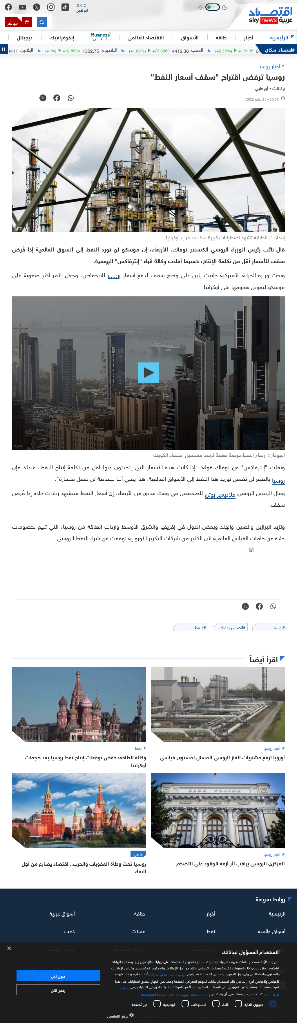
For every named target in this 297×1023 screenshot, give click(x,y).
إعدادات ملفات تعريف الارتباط (189, 994)
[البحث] (42, 22)
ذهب (69, 930)
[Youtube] (22, 7)
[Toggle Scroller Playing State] (4, 49)
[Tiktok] (65, 7)
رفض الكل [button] (58, 990)
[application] (148, 373)
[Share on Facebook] (57, 98)
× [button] (9, 949)
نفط (211, 930)
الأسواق (190, 36)
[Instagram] (51, 7)
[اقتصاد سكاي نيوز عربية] (262, 16)
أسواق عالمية (271, 930)
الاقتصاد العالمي (146, 36)
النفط (114, 276)
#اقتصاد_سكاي (280, 49)
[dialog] (148, 982)
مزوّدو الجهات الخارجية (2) (168, 974)
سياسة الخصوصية (153, 994)
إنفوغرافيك (62, 36)
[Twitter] (37, 7)
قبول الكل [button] (58, 976)
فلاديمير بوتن (220, 493)
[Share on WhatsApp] (71, 98)
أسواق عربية (62, 912)
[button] (82, 7)
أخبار (211, 912)
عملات (138, 930)
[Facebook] (8, 7)
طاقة (139, 912)
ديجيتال (24, 36)
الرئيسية (279, 36)
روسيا (278, 479)
